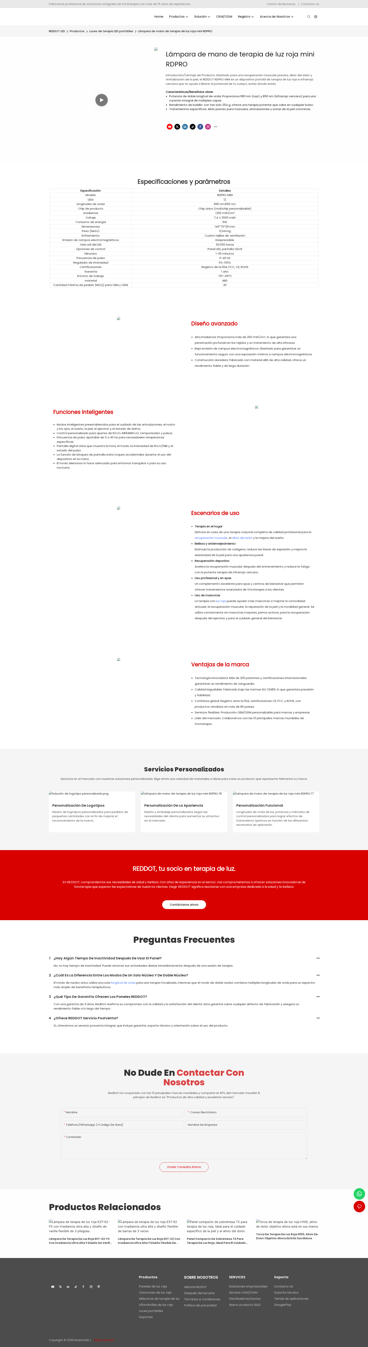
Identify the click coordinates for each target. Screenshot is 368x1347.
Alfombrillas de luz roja (156, 1305)
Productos (77, 31)
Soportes (146, 1317)
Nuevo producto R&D (245, 1305)
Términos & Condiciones (202, 1299)
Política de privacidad (200, 1305)
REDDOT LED (57, 31)
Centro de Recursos (281, 4)
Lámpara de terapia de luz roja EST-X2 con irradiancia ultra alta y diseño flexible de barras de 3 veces (149, 1241)
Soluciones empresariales (248, 1286)
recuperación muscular (211, 538)
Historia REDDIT (195, 1287)
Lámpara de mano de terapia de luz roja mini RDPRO (175, 31)
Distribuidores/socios (245, 1298)
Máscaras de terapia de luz (159, 1298)
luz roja (221, 601)
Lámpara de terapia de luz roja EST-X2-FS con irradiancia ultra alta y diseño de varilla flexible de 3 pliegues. (80, 1241)
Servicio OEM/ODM (243, 1292)
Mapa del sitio (103, 1340)
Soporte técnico (286, 1292)
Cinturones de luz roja (155, 1292)
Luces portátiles (151, 1311)
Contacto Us (283, 1286)
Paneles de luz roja (153, 1286)
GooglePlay (282, 1305)
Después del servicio (199, 1293)
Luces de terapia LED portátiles (111, 31)
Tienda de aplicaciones (291, 1298)
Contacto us (310, 4)
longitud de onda (123, 983)
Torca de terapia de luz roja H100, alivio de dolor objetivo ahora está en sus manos (287, 1236)
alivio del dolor (242, 538)
